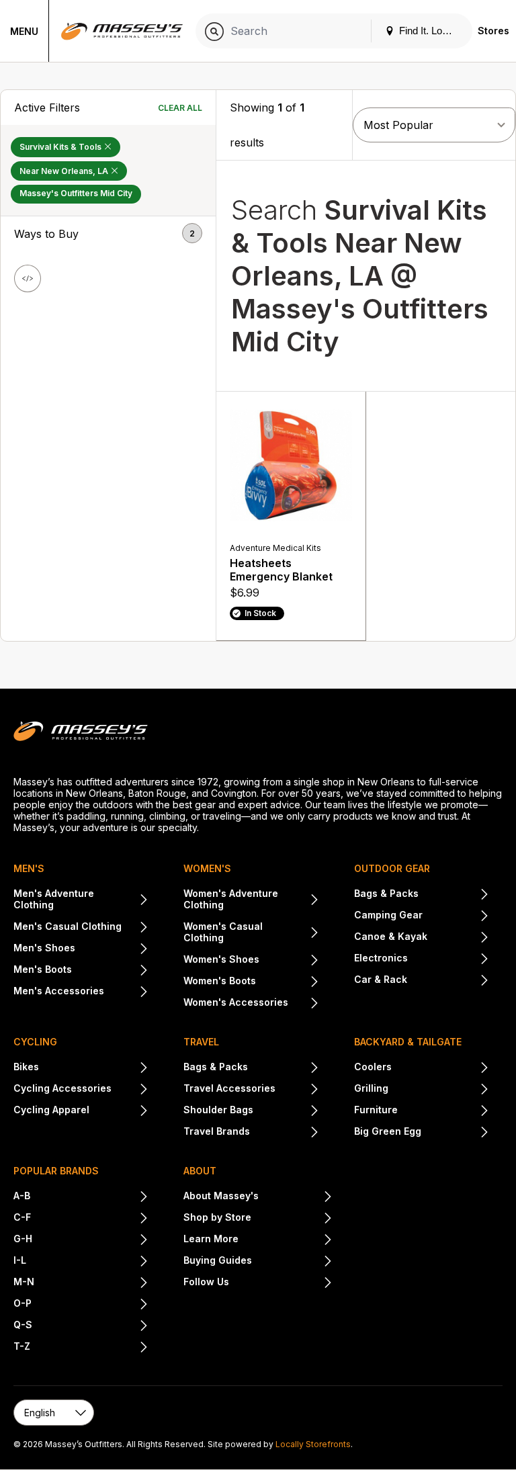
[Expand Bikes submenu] (93, 1068)
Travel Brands (216, 1131)
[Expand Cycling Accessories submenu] (130, 1090)
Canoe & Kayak (390, 936)
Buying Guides (217, 1260)
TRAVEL (201, 1041)
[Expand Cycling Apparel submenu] (118, 1111)
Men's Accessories (58, 990)
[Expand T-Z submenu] (89, 1348)
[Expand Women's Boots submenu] (287, 982)
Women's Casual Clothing (223, 931)
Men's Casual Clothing (67, 926)
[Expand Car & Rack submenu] (448, 981)
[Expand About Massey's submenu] (295, 1197)
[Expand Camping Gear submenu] (456, 916)
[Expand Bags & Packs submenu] (454, 895)
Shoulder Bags (218, 1109)
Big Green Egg (387, 1131)
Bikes (26, 1066)
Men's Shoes (44, 947)
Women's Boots (219, 980)
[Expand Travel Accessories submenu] (296, 1090)
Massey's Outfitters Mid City (75, 193)
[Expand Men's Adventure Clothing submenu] (141, 900)
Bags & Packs (386, 893)
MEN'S (28, 868)
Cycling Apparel (51, 1109)
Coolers (373, 1066)
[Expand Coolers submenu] (440, 1068)
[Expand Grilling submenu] (438, 1090)
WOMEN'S (207, 868)
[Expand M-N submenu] (91, 1283)
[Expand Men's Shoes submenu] (111, 949)
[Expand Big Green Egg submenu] (455, 1133)
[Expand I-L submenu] (87, 1262)
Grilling (371, 1088)
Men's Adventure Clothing (53, 899)
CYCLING (35, 1041)
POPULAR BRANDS (56, 1170)
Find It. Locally (429, 30)
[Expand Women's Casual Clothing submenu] (312, 933)
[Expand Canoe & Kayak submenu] (458, 938)
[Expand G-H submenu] (90, 1240)
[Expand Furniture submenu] (443, 1111)
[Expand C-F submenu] (89, 1219)
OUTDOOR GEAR (392, 868)
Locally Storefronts (313, 1444)
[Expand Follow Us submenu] (280, 1283)
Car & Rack (380, 979)
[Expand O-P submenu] (90, 1305)
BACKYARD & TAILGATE (408, 1041)
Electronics (381, 957)
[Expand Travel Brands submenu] (284, 1133)
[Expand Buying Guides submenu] (292, 1262)
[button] (108, 233)
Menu (24, 31)
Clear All (180, 108)
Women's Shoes (221, 959)
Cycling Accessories (62, 1088)
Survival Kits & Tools (61, 147)
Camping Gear (388, 914)
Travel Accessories (229, 1088)
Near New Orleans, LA (64, 171)
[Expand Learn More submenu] (285, 1240)
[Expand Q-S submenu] (90, 1326)
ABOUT (199, 1170)
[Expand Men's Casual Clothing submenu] (135, 928)
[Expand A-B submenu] (89, 1197)
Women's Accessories (235, 1002)
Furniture (376, 1109)
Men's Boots (42, 969)
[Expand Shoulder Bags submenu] (285, 1111)
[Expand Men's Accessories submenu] (126, 992)
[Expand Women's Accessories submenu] (303, 1004)
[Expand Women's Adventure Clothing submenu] (312, 900)
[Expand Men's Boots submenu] (110, 971)
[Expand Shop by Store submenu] (291, 1219)
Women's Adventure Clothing (230, 899)
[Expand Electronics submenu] (448, 959)
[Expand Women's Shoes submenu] (288, 961)
